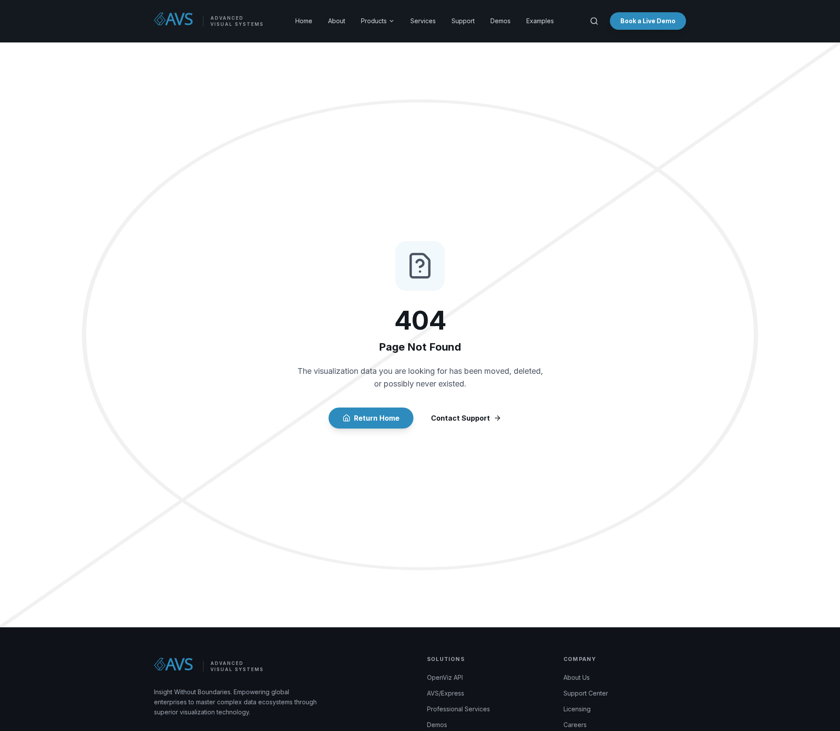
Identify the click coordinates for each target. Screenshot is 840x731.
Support (463, 21)
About (336, 21)
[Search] (594, 21)
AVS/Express (445, 693)
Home (303, 21)
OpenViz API (445, 677)
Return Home (376, 418)
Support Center (586, 693)
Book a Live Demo (648, 21)
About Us (577, 677)
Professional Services (458, 709)
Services (423, 21)
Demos (500, 21)
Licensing (577, 709)
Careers (575, 724)
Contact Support (460, 418)
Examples (540, 21)
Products (374, 21)
